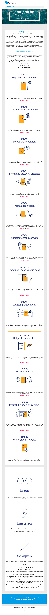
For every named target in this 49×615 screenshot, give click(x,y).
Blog (31, 610)
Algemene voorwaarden (38, 610)
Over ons (7, 610)
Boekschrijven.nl (23, 607)
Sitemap (28, 607)
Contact (23, 612)
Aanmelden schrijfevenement (24, 610)
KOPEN (27, 100)
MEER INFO (22, 100)
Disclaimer (33, 607)
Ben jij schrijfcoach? (14, 610)
